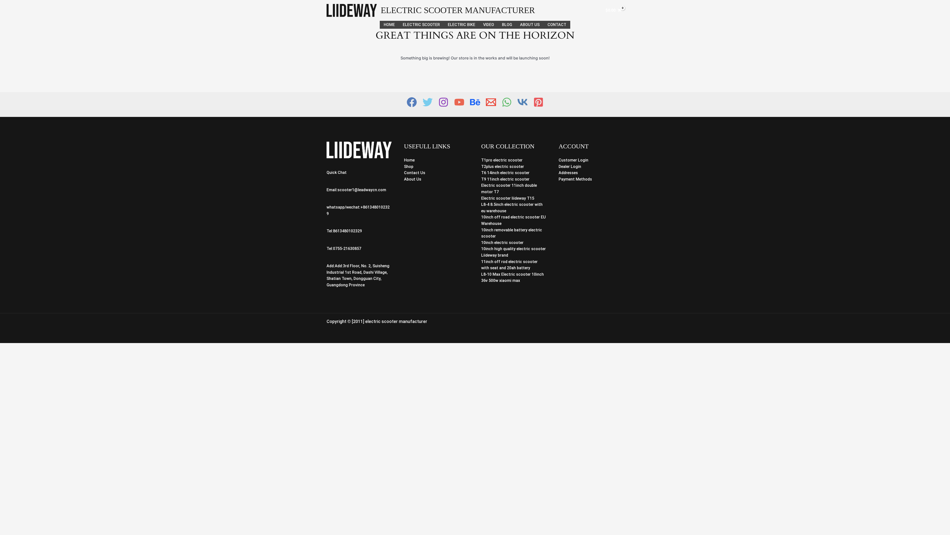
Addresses (568, 172)
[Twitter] (428, 102)
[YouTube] (459, 102)
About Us (530, 24)
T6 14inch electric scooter (505, 172)
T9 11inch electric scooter (505, 179)
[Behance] (475, 102)
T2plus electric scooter (502, 166)
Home (389, 24)
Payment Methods (575, 179)
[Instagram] (443, 102)
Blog (507, 24)
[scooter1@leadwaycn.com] (491, 102)
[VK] (523, 102)
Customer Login (573, 160)
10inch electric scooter (502, 242)
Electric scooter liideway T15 (507, 198)
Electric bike (461, 24)
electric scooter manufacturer (458, 10)
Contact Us (414, 172)
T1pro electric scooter (501, 160)
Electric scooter (421, 24)
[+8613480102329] (507, 102)
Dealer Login (570, 166)
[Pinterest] (538, 102)
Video (488, 24)
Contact (556, 24)
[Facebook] (412, 102)
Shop (408, 166)
